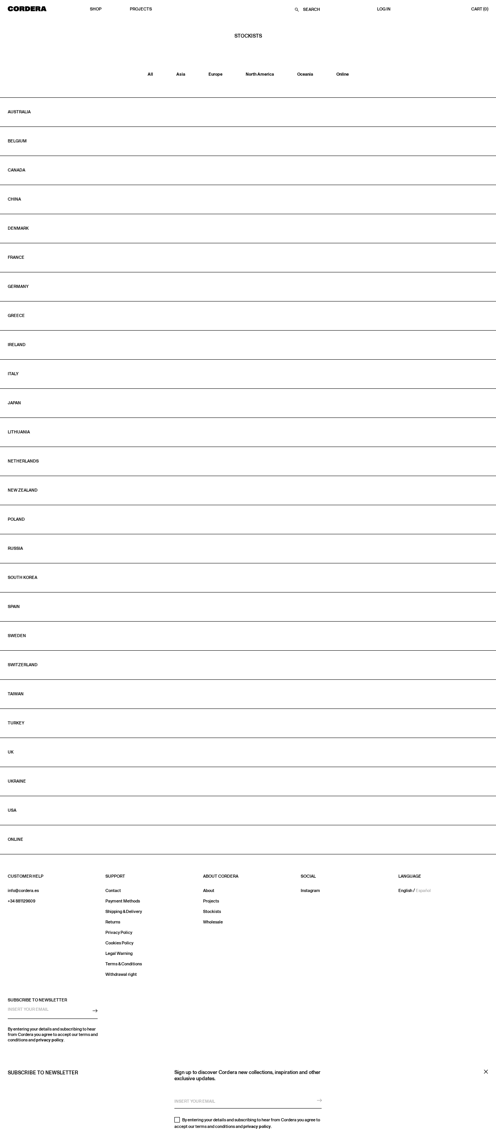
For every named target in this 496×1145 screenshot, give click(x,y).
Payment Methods (122, 901)
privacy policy (257, 1126)
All (150, 74)
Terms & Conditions (123, 964)
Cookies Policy (119, 943)
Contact (113, 891)
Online (342, 74)
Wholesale (213, 922)
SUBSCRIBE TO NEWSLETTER (37, 1000)
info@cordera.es (23, 891)
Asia (180, 74)
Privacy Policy (118, 932)
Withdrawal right (121, 974)
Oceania (305, 74)
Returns (112, 922)
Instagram (310, 891)
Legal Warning (119, 953)
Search (311, 9)
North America (260, 74)
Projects (141, 9)
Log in (384, 9)
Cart (479, 9)
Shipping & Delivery (123, 912)
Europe (215, 74)
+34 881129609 (21, 901)
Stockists (212, 912)
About (208, 891)
